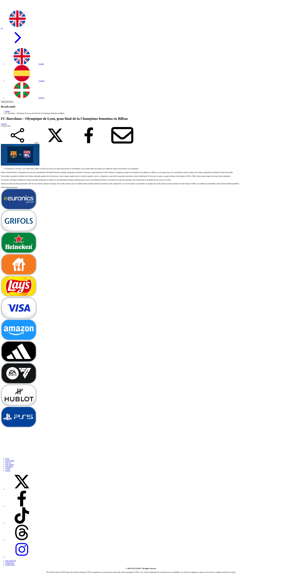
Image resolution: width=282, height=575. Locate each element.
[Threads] (21, 540)
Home (7, 111)
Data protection (10, 561)
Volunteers (9, 467)
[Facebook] (21, 506)
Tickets (7, 469)
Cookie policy (10, 565)
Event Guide (9, 461)
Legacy (7, 471)
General (3, 124)
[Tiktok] (21, 523)
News (7, 459)
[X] (21, 489)
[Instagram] (21, 557)
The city (8, 463)
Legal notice (9, 563)
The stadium (9, 465)
